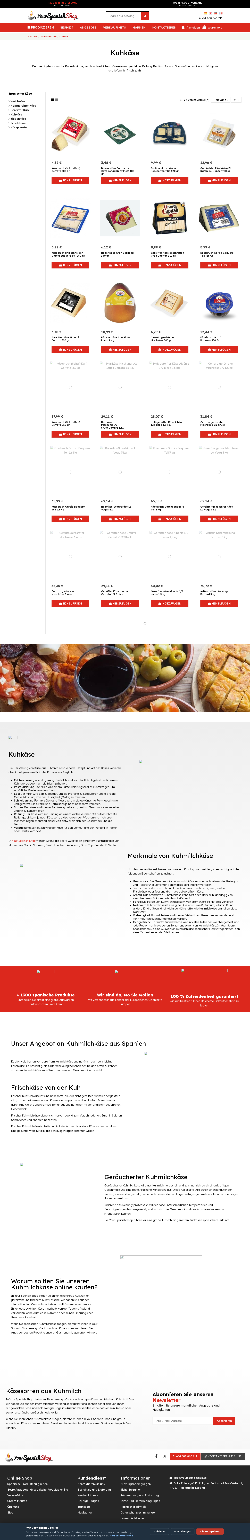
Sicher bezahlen (130, 1489)
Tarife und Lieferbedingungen (140, 1501)
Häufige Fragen (88, 1501)
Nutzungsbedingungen (135, 1484)
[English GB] (210, 13)
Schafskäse (18, 123)
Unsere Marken (17, 1501)
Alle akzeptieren (210, 1531)
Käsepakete (19, 127)
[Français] (220, 13)
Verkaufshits (15, 1495)
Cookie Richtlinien (132, 1518)
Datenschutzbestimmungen (138, 1512)
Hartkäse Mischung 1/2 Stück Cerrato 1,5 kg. (111, 426)
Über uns (13, 1506)
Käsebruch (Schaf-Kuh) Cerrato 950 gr (66, 424)
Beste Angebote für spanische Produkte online (37, 1489)
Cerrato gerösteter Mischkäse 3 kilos (63, 593)
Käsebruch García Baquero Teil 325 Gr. (217, 254)
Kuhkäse (16, 114)
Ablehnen (159, 1531)
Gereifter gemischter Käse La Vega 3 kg (216, 508)
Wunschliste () (190, 13)
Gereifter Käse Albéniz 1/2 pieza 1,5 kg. (167, 593)
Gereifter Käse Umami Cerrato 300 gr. (65, 339)
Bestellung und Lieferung (94, 1489)
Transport (84, 1506)
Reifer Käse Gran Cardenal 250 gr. (117, 254)
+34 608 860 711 (211, 18)
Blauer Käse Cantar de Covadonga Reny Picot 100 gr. (117, 171)
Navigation (85, 1512)
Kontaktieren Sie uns (224, 1456)
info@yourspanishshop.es (190, 1477)
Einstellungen (182, 1531)
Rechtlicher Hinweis (133, 1506)
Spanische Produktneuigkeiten (27, 1484)
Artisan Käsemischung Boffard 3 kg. (214, 593)
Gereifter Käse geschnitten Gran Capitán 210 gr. (167, 254)
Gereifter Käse (20, 110)
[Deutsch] (215, 13)
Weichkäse (18, 101)
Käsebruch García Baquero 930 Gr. (211, 339)
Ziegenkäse (18, 118)
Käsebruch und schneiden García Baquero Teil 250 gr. (68, 254)
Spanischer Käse (20, 93)
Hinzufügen (72, 180)
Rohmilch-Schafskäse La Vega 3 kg (116, 508)
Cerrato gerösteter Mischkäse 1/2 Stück (212, 424)
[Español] (205, 13)
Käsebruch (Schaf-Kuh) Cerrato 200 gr (66, 170)
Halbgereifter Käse (23, 105)
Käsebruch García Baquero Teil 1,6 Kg (68, 508)
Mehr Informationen (121, 1535)
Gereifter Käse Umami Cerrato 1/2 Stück (115, 593)
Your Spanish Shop (24, 840)
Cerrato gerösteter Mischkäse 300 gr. (162, 339)
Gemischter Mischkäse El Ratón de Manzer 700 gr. (215, 170)
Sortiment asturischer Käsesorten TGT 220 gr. (165, 170)
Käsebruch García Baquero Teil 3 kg (167, 508)
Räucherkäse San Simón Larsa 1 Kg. (116, 339)
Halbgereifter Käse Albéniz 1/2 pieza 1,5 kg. (167, 424)
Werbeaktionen (88, 1495)
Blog (10, 1512)
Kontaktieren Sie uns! (91, 1484)
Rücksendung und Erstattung (139, 1495)
